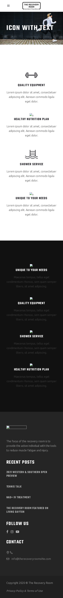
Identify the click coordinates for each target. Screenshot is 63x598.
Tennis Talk (14, 487)
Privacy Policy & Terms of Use (24, 590)
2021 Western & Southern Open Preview (26, 474)
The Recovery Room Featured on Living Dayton (27, 510)
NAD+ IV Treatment (18, 497)
